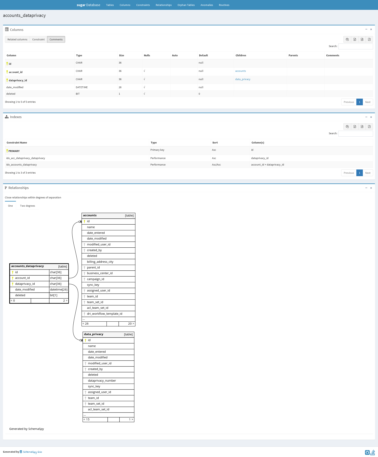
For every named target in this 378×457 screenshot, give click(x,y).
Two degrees (27, 205)
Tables (111, 5)
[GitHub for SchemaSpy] (367, 453)
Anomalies (207, 5)
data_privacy (242, 79)
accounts (240, 71)
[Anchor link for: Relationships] (31, 188)
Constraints (143, 5)
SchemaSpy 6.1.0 (32, 452)
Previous (349, 102)
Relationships (164, 5)
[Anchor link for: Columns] (25, 30)
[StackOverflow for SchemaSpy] (372, 453)
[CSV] (362, 39)
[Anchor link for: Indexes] (24, 117)
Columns (125, 5)
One (10, 205)
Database (88, 5)
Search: (333, 46)
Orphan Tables (186, 5)
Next (368, 102)
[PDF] (369, 39)
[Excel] (355, 39)
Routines (224, 5)
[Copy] (347, 39)
